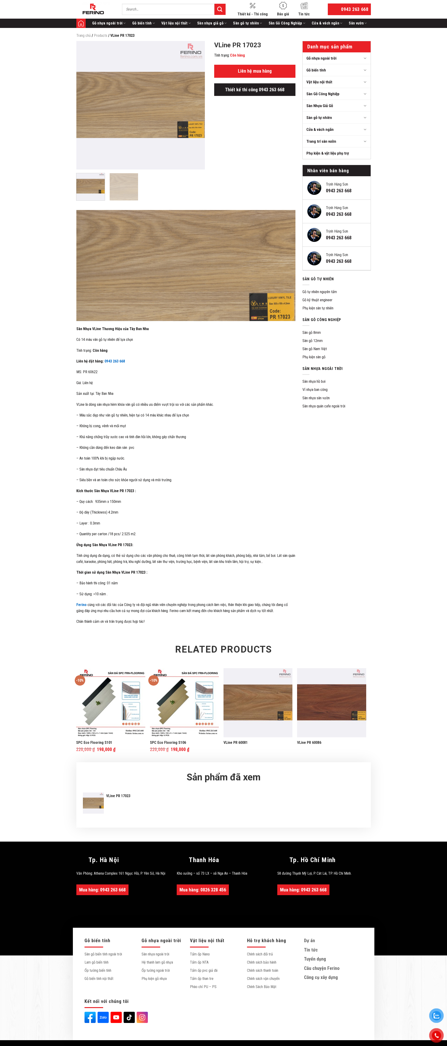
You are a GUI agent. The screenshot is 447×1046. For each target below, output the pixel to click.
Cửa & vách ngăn (325, 23)
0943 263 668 (115, 361)
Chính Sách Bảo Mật (261, 987)
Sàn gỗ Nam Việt (314, 349)
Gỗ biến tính (142, 23)
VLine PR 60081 (236, 742)
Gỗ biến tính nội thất (99, 978)
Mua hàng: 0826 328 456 (202, 890)
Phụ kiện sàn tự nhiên (317, 308)
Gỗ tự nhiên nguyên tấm (319, 292)
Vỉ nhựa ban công (315, 389)
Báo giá (283, 14)
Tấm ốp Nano (200, 954)
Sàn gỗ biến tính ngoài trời (103, 954)
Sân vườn (356, 23)
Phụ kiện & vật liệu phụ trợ (327, 153)
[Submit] (220, 9)
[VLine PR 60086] (331, 702)
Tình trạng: (222, 55)
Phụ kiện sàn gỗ (313, 357)
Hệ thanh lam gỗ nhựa (157, 962)
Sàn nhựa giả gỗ (210, 23)
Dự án (309, 940)
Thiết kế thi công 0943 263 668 (254, 89)
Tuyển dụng (315, 959)
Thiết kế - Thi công (252, 14)
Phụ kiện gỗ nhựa (154, 978)
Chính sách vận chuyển (263, 978)
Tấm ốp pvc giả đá (203, 970)
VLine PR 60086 (309, 742)
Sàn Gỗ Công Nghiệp (285, 23)
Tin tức (304, 14)
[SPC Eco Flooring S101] (110, 702)
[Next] (196, 105)
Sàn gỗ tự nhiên (246, 23)
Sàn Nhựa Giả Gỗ (319, 105)
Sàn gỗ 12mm (312, 341)
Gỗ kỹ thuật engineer (317, 300)
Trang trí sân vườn (321, 141)
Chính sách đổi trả (260, 954)
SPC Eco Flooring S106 (168, 742)
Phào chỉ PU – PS (203, 987)
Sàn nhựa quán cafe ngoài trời (323, 406)
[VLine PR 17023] (93, 803)
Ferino (81, 23)
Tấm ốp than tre (201, 978)
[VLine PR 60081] (258, 702)
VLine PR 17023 (118, 796)
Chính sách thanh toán (262, 970)
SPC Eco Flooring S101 (94, 742)
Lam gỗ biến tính (96, 962)
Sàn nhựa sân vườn (316, 398)
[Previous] (85, 105)
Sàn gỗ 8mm (311, 332)
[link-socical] (90, 1017)
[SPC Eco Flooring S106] (184, 702)
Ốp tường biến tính (98, 970)
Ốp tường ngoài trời (156, 970)
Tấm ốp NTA (199, 962)
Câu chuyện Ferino (321, 968)
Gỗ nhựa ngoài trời (107, 23)
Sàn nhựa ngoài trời (155, 954)
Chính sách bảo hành (261, 962)
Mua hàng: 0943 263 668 (102, 890)
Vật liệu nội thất (174, 23)
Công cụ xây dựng (321, 977)
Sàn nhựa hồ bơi (313, 381)
